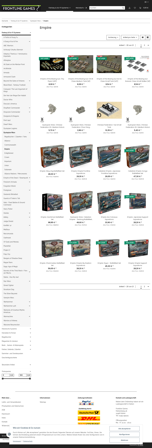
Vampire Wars (9, 298)
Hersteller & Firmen (9, 333)
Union (6, 165)
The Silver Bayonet (10, 293)
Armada (6, 72)
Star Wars (7, 281)
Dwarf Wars (8, 124)
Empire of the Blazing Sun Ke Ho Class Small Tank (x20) (109, 80)
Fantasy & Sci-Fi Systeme (11, 32)
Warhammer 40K (10, 306)
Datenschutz (27, 441)
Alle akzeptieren (124, 429)
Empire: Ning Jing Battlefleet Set (52, 171)
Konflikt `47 (7, 225)
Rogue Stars (8, 262)
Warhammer (8, 302)
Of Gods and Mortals (11, 242)
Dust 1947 (7, 120)
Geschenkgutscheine (9, 357)
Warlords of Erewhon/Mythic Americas (14, 311)
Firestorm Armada (10, 182)
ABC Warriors (8, 45)
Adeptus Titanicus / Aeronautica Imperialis (15, 55)
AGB (3, 410)
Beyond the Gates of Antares (14, 81)
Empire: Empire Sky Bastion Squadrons (80, 264)
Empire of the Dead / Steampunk (16, 178)
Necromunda (8, 234)
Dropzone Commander (12, 112)
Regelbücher (6, 337)
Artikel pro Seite (129, 37)
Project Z (7, 250)
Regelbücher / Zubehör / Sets (15, 137)
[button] (129, 8)
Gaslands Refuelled (11, 194)
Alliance (7, 141)
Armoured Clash (9, 77)
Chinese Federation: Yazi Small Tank (109, 126)
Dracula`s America (10, 104)
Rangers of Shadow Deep (13, 258)
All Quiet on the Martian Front (14, 64)
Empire (7, 149)
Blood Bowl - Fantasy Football (14, 85)
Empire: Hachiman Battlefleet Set (52, 218)
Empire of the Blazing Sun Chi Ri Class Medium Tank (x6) (80, 80)
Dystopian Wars (9, 132)
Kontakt (4, 422)
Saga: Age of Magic (11, 266)
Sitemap (43, 402)
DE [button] (146, 2)
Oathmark (7, 238)
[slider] (2, 378)
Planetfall (7, 246)
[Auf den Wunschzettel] (61, 55)
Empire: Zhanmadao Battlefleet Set (52, 264)
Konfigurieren (124, 434)
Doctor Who (8, 100)
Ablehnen (124, 440)
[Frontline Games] (21, 8)
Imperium (7, 161)
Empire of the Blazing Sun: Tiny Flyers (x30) (52, 80)
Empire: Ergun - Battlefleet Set (109, 263)
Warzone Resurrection (12, 325)
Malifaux (7, 229)
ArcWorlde (7, 68)
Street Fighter (9, 285)
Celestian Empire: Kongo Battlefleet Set (137, 172)
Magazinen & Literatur (10, 341)
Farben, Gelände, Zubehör (11, 349)
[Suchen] (123, 8)
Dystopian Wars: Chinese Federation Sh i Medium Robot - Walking (138, 126)
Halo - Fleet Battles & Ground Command (14, 204)
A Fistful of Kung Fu (11, 37)
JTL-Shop (140, 445)
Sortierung (112, 37)
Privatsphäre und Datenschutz (13, 406)
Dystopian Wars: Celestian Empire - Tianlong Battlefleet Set (81, 218)
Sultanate (7, 169)
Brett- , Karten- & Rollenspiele (12, 345)
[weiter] (148, 45)
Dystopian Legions (10, 128)
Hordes (6, 213)
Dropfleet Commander (12, 108)
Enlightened (8, 153)
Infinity (6, 217)
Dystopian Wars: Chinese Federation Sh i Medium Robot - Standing (52, 126)
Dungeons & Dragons (11, 116)
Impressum (6, 414)
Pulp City (7, 254)
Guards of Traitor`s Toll (12, 198)
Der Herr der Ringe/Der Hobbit (15, 95)
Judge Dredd (8, 221)
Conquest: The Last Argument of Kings (15, 90)
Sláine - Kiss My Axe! (11, 277)
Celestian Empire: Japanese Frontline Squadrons (109, 172)
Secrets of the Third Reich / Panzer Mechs (16, 272)
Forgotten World (10, 186)
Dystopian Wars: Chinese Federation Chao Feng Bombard (81, 126)
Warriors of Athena (10, 320)
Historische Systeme (9, 329)
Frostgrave (7, 190)
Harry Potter (8, 209)
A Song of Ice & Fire (11, 41)
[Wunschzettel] (135, 8)
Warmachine (8, 316)
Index (4, 418)
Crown (6, 157)
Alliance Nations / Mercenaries (15, 174)
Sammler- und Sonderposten (12, 353)
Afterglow (7, 60)
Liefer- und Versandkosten (11, 402)
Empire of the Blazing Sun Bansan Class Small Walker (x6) (137, 80)
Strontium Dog (9, 289)
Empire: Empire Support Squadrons (138, 264)
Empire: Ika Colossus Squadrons (109, 218)
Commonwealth (10, 145)
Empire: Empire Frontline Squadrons (80, 172)
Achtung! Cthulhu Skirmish (13, 50)
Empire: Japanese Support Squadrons (137, 218)
